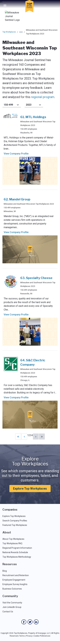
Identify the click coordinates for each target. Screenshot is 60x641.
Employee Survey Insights (14, 584)
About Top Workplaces (13, 539)
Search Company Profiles (14, 520)
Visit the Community (12, 602)
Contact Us (7, 611)
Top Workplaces (9, 32)
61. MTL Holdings (33, 117)
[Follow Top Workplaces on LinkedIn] (36, 621)
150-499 (8, 104)
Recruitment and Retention (15, 575)
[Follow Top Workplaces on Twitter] (30, 621)
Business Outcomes (12, 589)
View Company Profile (16, 153)
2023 (28, 104)
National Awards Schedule (15, 552)
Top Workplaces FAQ (12, 543)
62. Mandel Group (17, 199)
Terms (22, 636)
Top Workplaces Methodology (16, 557)
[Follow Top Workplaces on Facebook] (23, 621)
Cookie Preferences (42, 636)
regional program (42, 97)
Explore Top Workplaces (30, 488)
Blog (4, 571)
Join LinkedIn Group (11, 607)
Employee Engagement (13, 580)
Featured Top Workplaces (14, 525)
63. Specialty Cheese (36, 278)
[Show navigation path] (21, 32)
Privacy (29, 636)
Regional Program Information (17, 548)
